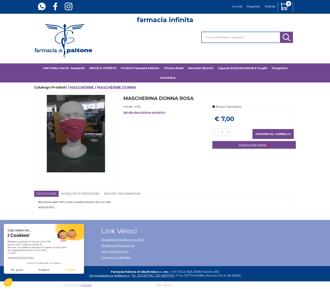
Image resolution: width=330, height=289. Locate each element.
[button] (216, 132)
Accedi (237, 6)
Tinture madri (174, 68)
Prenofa (86, 285)
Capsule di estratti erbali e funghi (242, 68)
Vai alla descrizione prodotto (144, 112)
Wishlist (270, 6)
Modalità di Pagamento (118, 245)
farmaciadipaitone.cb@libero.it (109, 275)
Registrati (253, 6)
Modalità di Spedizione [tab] (80, 193)
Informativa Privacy (115, 251)
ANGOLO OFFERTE (102, 68)
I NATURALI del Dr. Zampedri (64, 68)
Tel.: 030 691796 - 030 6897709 (153, 275)
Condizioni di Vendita (116, 257)
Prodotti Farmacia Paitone (140, 68)
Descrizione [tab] (46, 193)
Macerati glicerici (200, 68)
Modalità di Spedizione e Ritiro (123, 239)
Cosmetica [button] (167, 77)
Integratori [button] (279, 68)
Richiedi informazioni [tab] (122, 193)
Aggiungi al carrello (273, 134)
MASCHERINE (82, 87)
